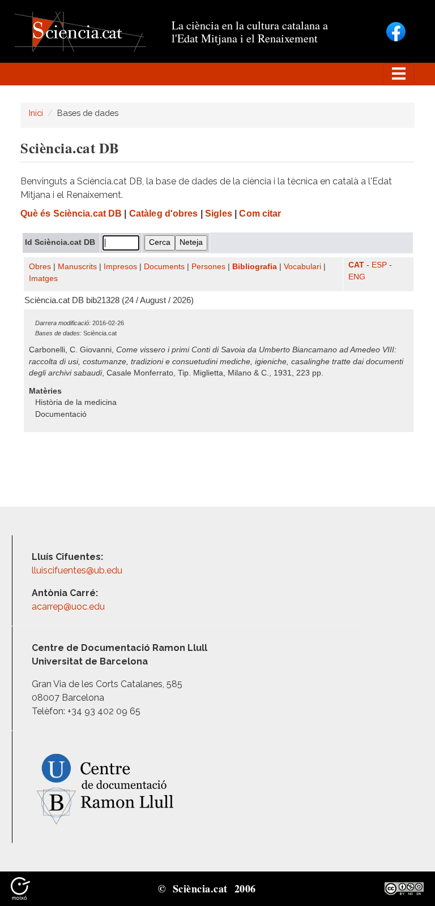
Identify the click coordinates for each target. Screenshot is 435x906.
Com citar (260, 213)
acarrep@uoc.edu (68, 606)
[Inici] (80, 30)
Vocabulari (302, 266)
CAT (356, 265)
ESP (379, 265)
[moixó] (20, 887)
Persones (208, 266)
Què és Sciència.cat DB (71, 213)
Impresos (120, 266)
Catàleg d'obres (163, 213)
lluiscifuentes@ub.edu (78, 570)
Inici (36, 113)
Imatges (43, 278)
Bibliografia (254, 266)
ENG (356, 277)
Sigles (218, 213)
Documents (164, 266)
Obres (40, 266)
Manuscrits (77, 266)
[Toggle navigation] (399, 74)
